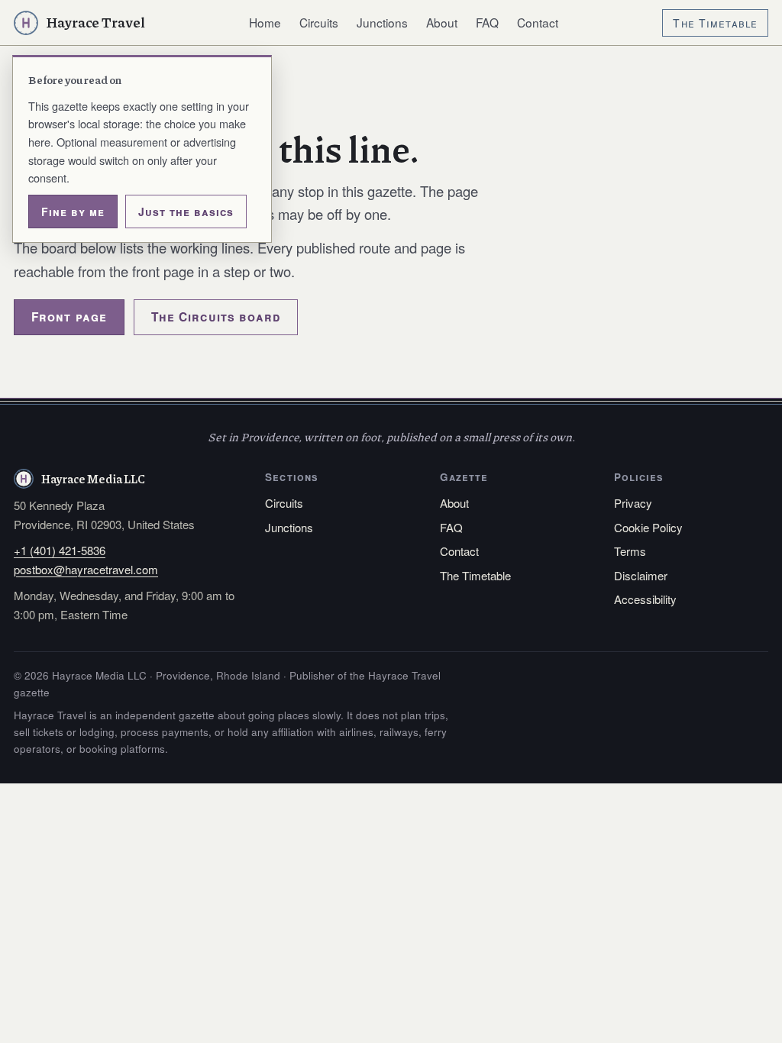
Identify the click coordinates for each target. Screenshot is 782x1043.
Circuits (318, 22)
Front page (69, 316)
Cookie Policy (648, 527)
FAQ (487, 22)
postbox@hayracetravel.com (86, 569)
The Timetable (715, 23)
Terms (630, 551)
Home (265, 22)
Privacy (633, 503)
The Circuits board (216, 316)
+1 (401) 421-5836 (59, 550)
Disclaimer (640, 575)
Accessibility (645, 599)
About (441, 22)
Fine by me (73, 211)
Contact (537, 22)
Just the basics (186, 211)
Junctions (382, 22)
